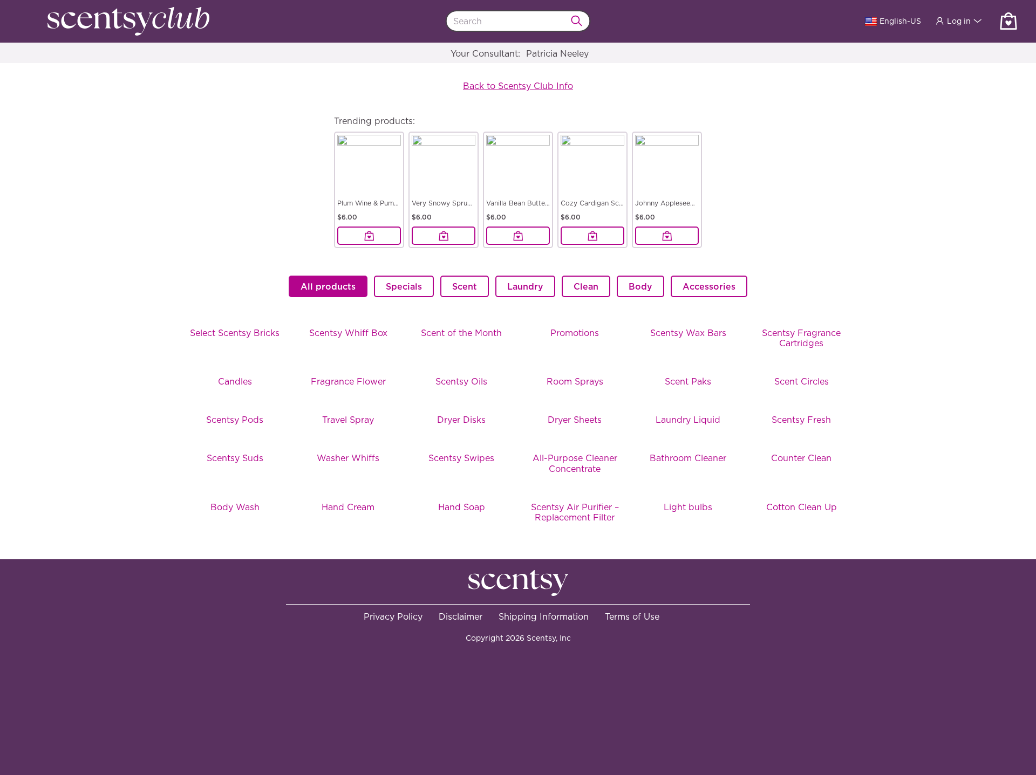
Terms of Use (632, 616)
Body (640, 286)
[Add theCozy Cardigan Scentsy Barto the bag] (592, 236)
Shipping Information (544, 616)
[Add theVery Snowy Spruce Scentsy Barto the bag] (443, 236)
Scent (464, 286)
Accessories (709, 286)
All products (328, 286)
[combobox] (518, 21)
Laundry (525, 286)
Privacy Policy (393, 616)
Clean (586, 286)
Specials (404, 286)
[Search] (580, 21)
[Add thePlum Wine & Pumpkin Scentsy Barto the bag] (369, 236)
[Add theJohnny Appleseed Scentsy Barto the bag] (667, 236)
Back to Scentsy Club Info (518, 86)
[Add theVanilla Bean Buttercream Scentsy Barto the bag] (518, 236)
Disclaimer (460, 616)
